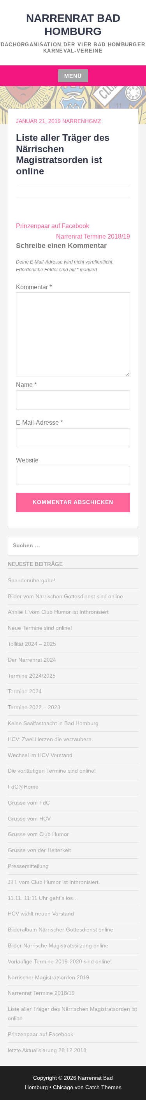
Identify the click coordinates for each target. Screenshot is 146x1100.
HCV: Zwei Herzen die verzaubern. (50, 739)
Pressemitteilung (28, 866)
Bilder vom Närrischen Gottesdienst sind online (65, 596)
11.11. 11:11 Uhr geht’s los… (43, 898)
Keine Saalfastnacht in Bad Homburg (53, 723)
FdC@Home (23, 787)
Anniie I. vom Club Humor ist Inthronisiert (58, 612)
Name (26, 384)
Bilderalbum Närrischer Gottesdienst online (60, 929)
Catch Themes (103, 1087)
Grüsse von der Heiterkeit (39, 850)
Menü (73, 76)
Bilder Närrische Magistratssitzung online (58, 945)
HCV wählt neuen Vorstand (41, 913)
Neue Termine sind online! (40, 628)
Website (27, 460)
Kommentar (34, 287)
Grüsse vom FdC (29, 803)
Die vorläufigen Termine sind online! (52, 771)
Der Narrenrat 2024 (32, 660)
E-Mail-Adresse (39, 422)
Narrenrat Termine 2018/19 (93, 236)
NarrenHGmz (81, 121)
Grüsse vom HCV (29, 818)
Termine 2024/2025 (32, 676)
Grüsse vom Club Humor (38, 834)
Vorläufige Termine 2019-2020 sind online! (60, 961)
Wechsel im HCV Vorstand (40, 755)
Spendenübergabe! (31, 580)
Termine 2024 (25, 691)
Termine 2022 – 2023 (34, 707)
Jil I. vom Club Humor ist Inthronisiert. (54, 882)
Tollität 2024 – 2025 (32, 644)
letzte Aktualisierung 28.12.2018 (47, 1050)
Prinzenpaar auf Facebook (52, 226)
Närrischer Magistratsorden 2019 (48, 977)
